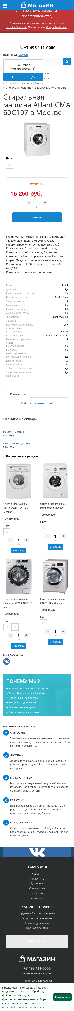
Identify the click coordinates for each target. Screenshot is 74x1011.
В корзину (18, 550)
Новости (37, 873)
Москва (23, 54)
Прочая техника (37, 928)
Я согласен (62, 997)
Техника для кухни (37, 923)
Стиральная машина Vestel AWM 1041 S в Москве (15, 508)
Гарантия (37, 893)
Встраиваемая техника (37, 918)
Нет (13, 77)
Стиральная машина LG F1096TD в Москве (54, 601)
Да (33, 77)
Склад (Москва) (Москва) (17, 443)
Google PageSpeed (56, 27)
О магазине (37, 888)
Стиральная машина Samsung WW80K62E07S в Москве (18, 603)
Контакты (37, 898)
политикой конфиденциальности (23, 1007)
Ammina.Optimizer (16, 27)
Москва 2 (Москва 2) (14, 431)
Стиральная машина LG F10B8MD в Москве (54, 506)
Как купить (37, 878)
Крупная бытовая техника (37, 913)
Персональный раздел (37, 981)
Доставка (37, 883)
